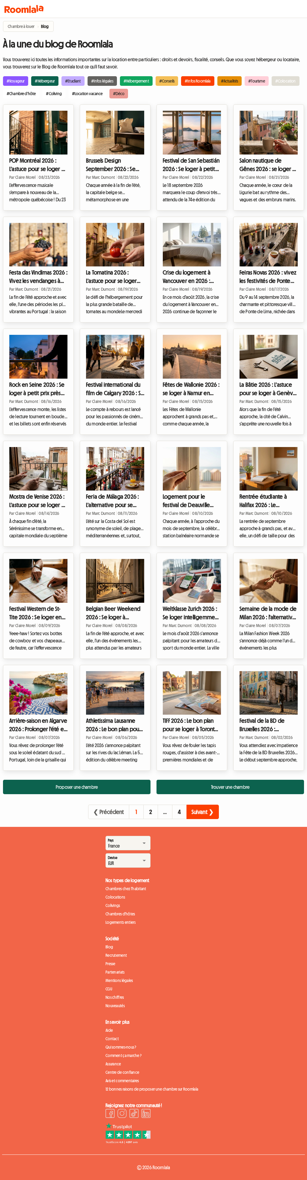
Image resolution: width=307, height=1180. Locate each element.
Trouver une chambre (230, 787)
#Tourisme (256, 81)
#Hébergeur (45, 81)
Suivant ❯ (203, 812)
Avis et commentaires (122, 1081)
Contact (112, 1039)
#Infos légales (102, 81)
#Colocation (285, 81)
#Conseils (166, 81)
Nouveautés (115, 1006)
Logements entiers (121, 922)
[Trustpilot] (128, 1141)
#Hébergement (136, 81)
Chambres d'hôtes (120, 914)
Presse (110, 964)
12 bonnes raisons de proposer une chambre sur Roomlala (152, 1089)
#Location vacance (87, 94)
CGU (109, 989)
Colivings (113, 905)
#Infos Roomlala (197, 81)
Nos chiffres (115, 997)
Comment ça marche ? (124, 1055)
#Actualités (229, 81)
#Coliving (53, 94)
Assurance (113, 1064)
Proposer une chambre (77, 787)
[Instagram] (122, 1114)
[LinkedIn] (146, 1114)
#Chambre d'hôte (21, 94)
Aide (109, 1030)
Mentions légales (119, 980)
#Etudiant (73, 81)
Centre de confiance (122, 1072)
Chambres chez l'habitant (126, 889)
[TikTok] (134, 1114)
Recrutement (116, 955)
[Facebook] (110, 1114)
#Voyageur (16, 81)
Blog (109, 947)
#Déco (119, 94)
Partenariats (115, 972)
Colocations (115, 897)
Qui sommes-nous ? (121, 1047)
